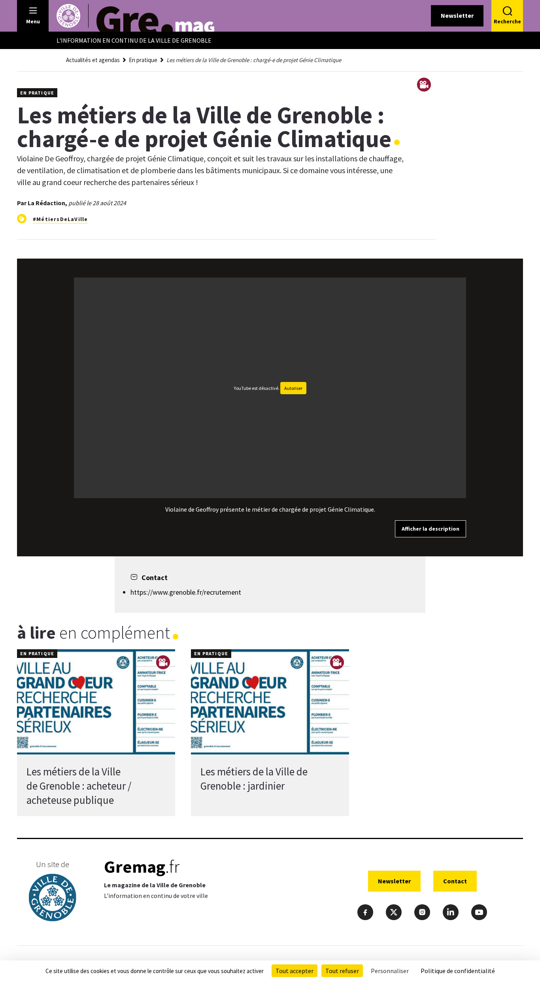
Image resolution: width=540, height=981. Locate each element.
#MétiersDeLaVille (60, 219)
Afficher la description (430, 528)
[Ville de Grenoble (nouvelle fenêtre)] (52, 898)
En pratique (143, 60)
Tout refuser (342, 971)
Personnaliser (390, 971)
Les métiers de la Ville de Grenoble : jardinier (254, 778)
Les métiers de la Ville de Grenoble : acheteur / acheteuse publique (78, 786)
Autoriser (293, 388)
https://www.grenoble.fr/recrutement (185, 592)
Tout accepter (294, 971)
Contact (455, 881)
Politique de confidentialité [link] (458, 971)
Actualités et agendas (93, 60)
